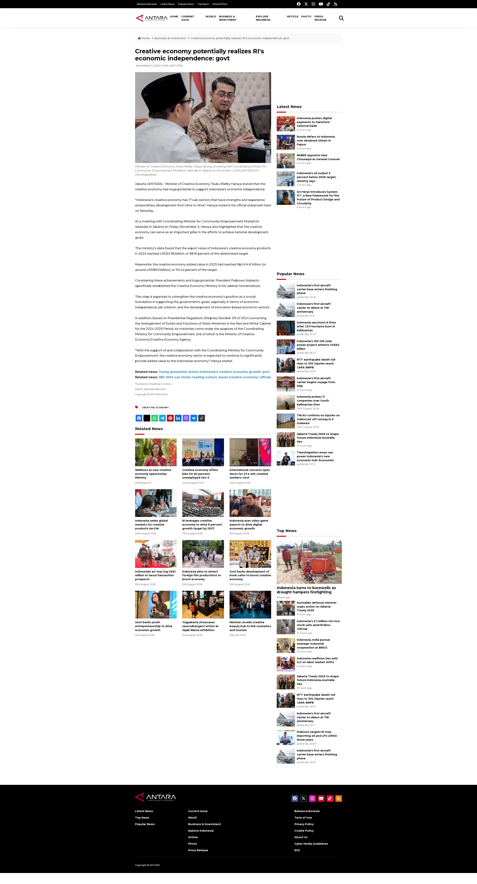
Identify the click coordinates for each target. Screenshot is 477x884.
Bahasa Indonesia (147, 4)
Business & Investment (227, 18)
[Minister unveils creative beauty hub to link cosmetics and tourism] (250, 604)
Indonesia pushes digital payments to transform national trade (314, 122)
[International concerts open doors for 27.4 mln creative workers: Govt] (250, 452)
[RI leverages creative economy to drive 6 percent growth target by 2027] (203, 503)
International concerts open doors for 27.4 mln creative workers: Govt (250, 473)
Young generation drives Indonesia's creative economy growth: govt (214, 372)
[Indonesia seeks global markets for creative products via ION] (156, 503)
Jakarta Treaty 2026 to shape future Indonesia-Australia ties (318, 437)
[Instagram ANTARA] (313, 4)
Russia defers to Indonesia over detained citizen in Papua (316, 140)
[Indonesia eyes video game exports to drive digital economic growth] (250, 503)
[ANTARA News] (152, 17)
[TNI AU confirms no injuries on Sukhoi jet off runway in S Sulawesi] (286, 420)
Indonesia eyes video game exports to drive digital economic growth (249, 524)
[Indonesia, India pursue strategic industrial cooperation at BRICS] (286, 645)
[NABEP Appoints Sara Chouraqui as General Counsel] (286, 160)
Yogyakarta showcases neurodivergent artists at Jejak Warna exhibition (200, 626)
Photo (306, 16)
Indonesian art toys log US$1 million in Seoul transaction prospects (155, 575)
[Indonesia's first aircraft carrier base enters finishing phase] (286, 290)
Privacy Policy (304, 824)
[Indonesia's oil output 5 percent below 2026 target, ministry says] (286, 178)
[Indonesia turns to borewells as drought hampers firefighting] (309, 562)
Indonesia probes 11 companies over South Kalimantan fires (313, 400)
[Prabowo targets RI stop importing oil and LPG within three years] (286, 737)
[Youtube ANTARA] (321, 4)
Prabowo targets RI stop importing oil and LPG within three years (317, 735)
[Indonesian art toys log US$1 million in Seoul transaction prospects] (156, 553)
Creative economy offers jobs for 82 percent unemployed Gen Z (200, 473)
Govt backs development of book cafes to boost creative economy (250, 575)
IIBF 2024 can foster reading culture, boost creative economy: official (215, 377)
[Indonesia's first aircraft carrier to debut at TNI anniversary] (286, 309)
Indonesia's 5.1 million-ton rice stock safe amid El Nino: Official (318, 625)
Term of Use (303, 817)
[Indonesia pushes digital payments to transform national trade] (286, 123)
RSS (297, 850)
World (211, 16)
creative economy (155, 407)
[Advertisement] (309, 74)
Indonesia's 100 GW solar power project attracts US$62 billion (318, 345)
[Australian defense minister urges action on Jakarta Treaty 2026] (286, 608)
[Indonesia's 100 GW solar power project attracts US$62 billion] (286, 346)
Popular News (186, 4)
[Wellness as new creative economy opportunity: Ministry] (156, 452)
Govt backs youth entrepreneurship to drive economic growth (153, 626)
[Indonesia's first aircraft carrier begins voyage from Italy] (286, 383)
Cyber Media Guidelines (311, 843)
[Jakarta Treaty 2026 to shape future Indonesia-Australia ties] (286, 439)
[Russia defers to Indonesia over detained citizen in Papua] (286, 142)
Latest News (167, 4)
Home (174, 16)
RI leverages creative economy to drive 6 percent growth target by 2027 (202, 524)
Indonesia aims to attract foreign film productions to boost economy (201, 575)
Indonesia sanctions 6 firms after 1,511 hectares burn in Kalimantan (316, 326)
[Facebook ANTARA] (299, 4)
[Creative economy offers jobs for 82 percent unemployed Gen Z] (203, 452)
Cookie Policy (304, 830)
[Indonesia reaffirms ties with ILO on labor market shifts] (286, 664)
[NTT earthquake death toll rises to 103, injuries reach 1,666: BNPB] (286, 365)
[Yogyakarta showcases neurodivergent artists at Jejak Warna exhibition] (203, 604)
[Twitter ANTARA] (306, 4)
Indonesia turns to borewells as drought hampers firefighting (306, 590)
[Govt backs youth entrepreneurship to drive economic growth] (156, 604)
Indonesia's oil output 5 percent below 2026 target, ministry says (316, 177)
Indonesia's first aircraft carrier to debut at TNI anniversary (314, 307)
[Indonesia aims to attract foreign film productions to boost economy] (203, 553)
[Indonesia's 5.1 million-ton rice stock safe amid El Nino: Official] (286, 626)
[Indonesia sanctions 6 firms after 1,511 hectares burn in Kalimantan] (286, 328)
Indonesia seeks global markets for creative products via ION (151, 524)
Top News (203, 4)
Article (292, 16)
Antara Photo (220, 4)
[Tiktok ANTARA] (328, 4)
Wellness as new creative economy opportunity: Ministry (153, 473)
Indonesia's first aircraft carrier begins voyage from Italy (316, 382)
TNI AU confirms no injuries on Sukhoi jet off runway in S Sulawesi (318, 419)
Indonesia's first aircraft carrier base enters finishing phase (317, 289)
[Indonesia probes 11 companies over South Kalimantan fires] (286, 402)
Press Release (320, 18)
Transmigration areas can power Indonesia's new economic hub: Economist (315, 456)
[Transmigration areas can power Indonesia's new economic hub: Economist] (286, 458)
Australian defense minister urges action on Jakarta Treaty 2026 (317, 606)
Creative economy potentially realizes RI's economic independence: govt (240, 38)
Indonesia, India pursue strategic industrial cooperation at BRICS (313, 643)
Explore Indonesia (263, 18)
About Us (301, 837)
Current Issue (187, 18)
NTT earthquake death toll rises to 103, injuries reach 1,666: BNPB (316, 363)
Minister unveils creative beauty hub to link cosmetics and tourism (250, 626)
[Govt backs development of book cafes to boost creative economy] (250, 553)
